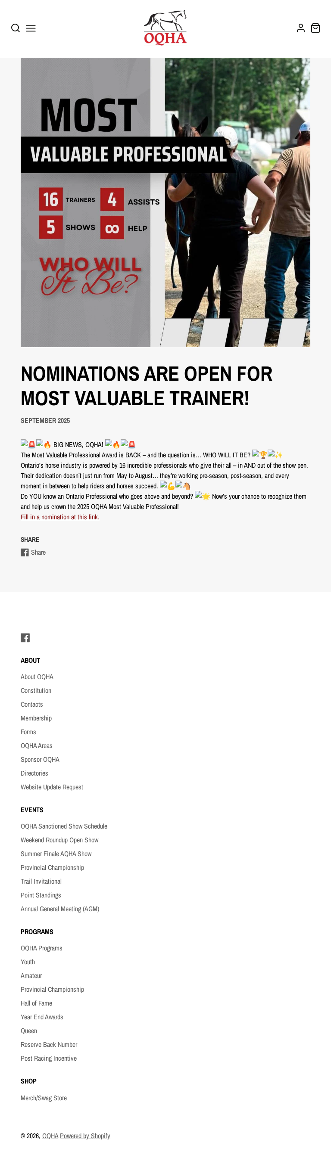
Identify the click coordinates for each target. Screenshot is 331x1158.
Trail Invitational (41, 881)
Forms (28, 731)
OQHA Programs (41, 948)
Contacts (32, 704)
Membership (36, 718)
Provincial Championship (52, 867)
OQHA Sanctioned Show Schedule (64, 826)
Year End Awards (42, 1016)
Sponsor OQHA (40, 759)
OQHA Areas (37, 745)
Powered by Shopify (85, 1135)
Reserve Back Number (49, 1044)
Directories (34, 773)
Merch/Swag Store (44, 1097)
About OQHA (37, 676)
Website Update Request (52, 787)
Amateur (31, 975)
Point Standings (41, 895)
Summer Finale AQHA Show (56, 853)
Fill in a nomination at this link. (60, 517)
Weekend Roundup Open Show (59, 839)
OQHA (50, 1135)
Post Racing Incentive (49, 1058)
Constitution (36, 690)
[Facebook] (25, 638)
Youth (28, 961)
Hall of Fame (36, 1003)
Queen (29, 1030)
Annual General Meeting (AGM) (60, 908)
